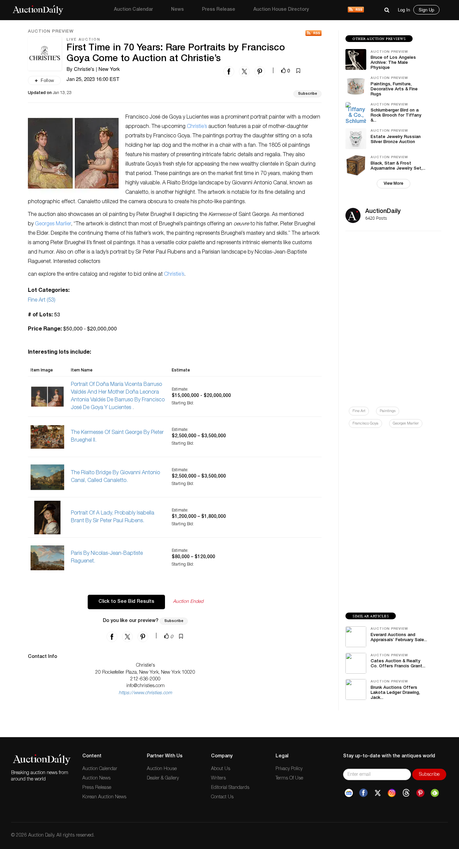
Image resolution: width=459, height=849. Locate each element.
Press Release (218, 9)
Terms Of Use (289, 778)
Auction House (162, 769)
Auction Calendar (133, 9)
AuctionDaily (383, 212)
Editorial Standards (230, 788)
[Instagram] (392, 793)
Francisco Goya (365, 424)
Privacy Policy (289, 769)
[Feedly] (435, 793)
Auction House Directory (281, 9)
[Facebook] (363, 793)
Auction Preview (51, 32)
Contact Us (222, 797)
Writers (218, 778)
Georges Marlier (53, 224)
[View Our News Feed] (356, 10)
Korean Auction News (104, 797)
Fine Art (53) (41, 300)
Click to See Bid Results (126, 601)
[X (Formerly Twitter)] (377, 793)
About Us (220, 769)
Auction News (96, 778)
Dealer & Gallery (163, 778)
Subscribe (307, 94)
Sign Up (426, 9)
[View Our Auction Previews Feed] (313, 33)
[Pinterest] (420, 793)
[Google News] (349, 793)
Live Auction (83, 40)
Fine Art (358, 411)
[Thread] (406, 793)
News (177, 9)
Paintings (387, 411)
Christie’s (197, 127)
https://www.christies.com (145, 693)
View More (393, 184)
